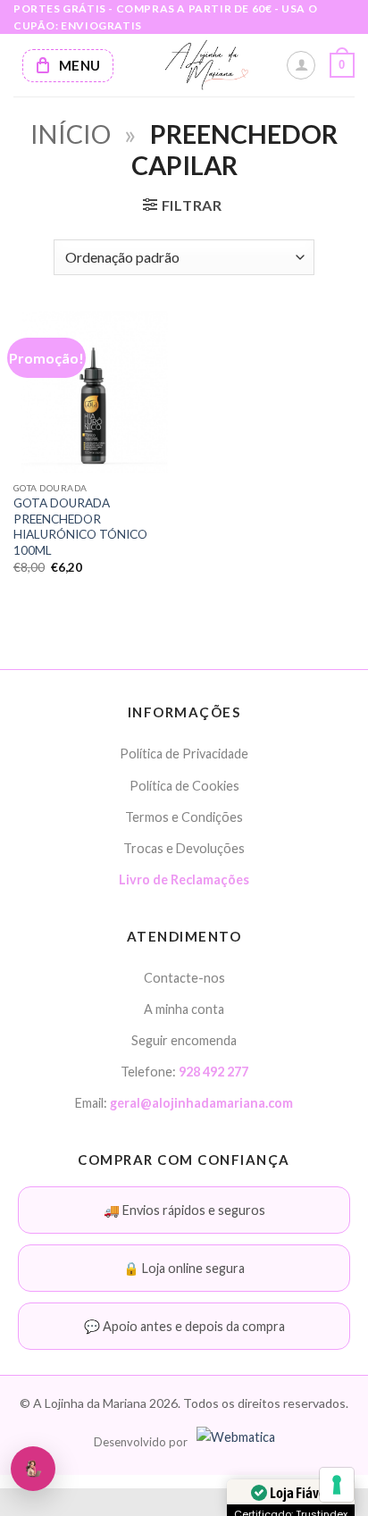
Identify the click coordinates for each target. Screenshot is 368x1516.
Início (70, 134)
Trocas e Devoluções (184, 848)
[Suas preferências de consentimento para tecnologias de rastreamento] (337, 1485)
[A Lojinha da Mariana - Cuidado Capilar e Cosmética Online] (206, 65)
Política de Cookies (184, 785)
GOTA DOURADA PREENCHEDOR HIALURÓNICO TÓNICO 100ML (80, 526)
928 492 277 (213, 1071)
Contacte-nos (184, 977)
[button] (342, 65)
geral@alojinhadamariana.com (201, 1102)
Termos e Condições (184, 817)
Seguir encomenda (184, 1040)
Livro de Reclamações (184, 879)
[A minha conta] (301, 65)
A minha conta (184, 1009)
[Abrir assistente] (33, 1468)
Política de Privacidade (184, 753)
